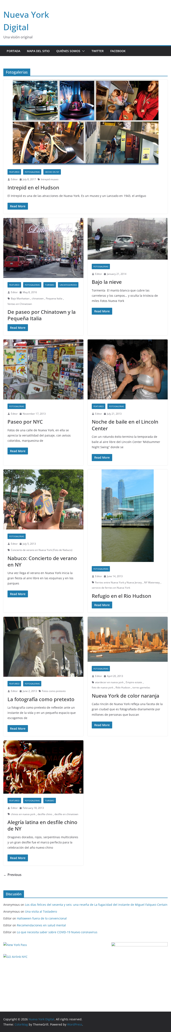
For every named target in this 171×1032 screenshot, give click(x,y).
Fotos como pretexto (54, 691)
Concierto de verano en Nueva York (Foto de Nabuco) (41, 550)
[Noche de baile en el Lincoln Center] (128, 369)
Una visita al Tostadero (41, 911)
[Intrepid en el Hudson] (85, 122)
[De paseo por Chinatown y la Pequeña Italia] (43, 248)
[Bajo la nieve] (128, 239)
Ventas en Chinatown (20, 304)
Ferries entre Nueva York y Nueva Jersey (118, 582)
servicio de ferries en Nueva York (111, 587)
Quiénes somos (68, 51)
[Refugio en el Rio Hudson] (128, 515)
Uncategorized (68, 284)
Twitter (98, 51)
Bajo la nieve (107, 281)
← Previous (12, 874)
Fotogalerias (32, 171)
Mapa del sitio (38, 51)
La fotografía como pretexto (41, 699)
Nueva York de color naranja (125, 695)
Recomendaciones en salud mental (41, 925)
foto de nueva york (102, 687)
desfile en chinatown (66, 814)
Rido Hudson (123, 687)
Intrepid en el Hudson (33, 187)
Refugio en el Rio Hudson (121, 595)
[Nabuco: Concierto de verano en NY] (43, 499)
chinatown (38, 298)
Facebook (118, 51)
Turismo (49, 284)
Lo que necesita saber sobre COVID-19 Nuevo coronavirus (57, 932)
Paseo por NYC (25, 421)
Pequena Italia (54, 298)
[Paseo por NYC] (43, 369)
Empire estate (134, 682)
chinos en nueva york (23, 814)
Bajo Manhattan (20, 298)
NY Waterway (152, 582)
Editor (14, 179)
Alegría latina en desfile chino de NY (42, 825)
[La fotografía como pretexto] (43, 647)
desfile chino (45, 814)
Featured (14, 171)
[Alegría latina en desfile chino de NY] (43, 767)
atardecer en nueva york (109, 682)
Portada (13, 51)
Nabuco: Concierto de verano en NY (42, 561)
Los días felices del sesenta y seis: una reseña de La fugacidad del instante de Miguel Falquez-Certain (96, 905)
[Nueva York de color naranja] (128, 639)
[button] (82, 51)
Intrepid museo (49, 179)
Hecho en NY (52, 171)
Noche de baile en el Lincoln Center (125, 425)
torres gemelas (141, 687)
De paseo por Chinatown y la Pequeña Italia (42, 315)
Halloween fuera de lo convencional (42, 918)
